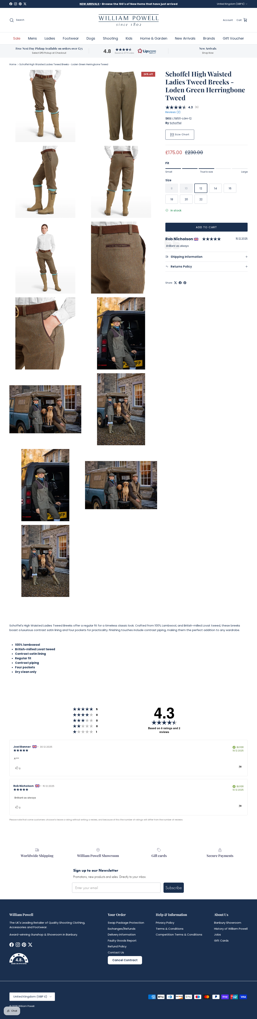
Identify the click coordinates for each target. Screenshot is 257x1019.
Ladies (50, 38)
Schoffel (175, 123)
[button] (128, 51)
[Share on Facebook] (180, 282)
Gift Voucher (233, 38)
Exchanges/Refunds (121, 929)
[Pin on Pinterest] (184, 282)
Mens (32, 38)
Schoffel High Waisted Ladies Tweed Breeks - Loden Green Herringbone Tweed (63, 64)
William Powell (26, 1006)
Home (12, 64)
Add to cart (206, 227)
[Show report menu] (240, 767)
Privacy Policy (165, 923)
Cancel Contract (125, 960)
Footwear (71, 38)
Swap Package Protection (126, 923)
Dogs (91, 38)
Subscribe (173, 887)
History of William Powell (231, 929)
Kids (129, 38)
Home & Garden (153, 38)
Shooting (110, 38)
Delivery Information (122, 934)
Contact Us (116, 952)
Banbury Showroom (227, 923)
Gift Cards (221, 940)
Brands (209, 38)
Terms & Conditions (169, 929)
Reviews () (172, 112)
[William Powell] (128, 20)
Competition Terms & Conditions (179, 934)
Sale (16, 38)
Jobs (217, 934)
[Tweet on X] (175, 282)
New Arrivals (185, 38)
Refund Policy (117, 946)
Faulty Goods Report (122, 940)
